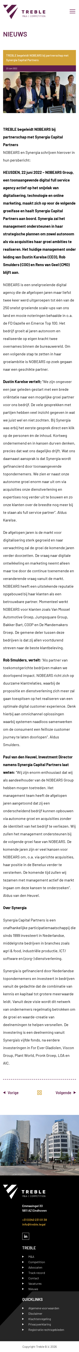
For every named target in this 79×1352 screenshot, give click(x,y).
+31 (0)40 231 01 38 (34, 1219)
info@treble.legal (33, 1224)
